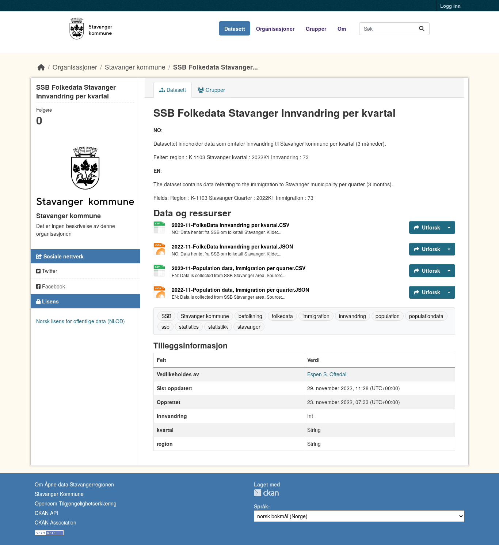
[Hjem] (41, 66)
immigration (316, 316)
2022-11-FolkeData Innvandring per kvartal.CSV (230, 224)
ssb (165, 326)
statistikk (218, 326)
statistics (189, 326)
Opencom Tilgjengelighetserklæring (76, 503)
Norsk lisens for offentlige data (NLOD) (80, 321)
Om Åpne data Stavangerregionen (74, 484)
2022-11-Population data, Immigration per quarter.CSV (238, 268)
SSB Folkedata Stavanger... (215, 66)
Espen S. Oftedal (326, 374)
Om (342, 28)
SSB (166, 316)
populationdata (426, 316)
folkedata (282, 316)
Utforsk (431, 227)
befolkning (250, 316)
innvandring (352, 316)
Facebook (53, 286)
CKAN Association (55, 522)
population (388, 316)
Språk (261, 506)
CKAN (266, 493)
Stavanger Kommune (59, 493)
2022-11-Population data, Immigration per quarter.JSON (240, 289)
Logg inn (450, 5)
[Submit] (421, 28)
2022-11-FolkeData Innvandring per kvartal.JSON (232, 246)
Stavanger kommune (135, 66)
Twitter (49, 271)
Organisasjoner (275, 28)
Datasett (234, 28)
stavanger (248, 326)
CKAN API (46, 512)
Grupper (316, 28)
